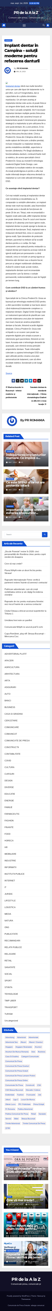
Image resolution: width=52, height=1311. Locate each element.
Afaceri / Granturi (36, 1042)
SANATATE (8, 40)
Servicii (8, 1119)
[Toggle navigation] (24, 25)
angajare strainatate (24, 1047)
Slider (16, 1119)
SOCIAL (8, 974)
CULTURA (9, 767)
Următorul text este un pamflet (18, 620)
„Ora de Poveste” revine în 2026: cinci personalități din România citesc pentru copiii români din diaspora (25, 554)
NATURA (9, 921)
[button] (44, 25)
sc (22, 462)
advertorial (21, 1037)
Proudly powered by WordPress (18, 1296)
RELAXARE (10, 954)
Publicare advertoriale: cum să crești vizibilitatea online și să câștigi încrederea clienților (24, 592)
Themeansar (25, 1299)
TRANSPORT (11, 1007)
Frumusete (31, 1095)
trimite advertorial (12, 1123)
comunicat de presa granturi (17, 1066)
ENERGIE (9, 801)
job (39, 1095)
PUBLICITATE (11, 934)
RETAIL (8, 961)
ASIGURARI (10, 687)
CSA (39, 1085)
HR (6, 847)
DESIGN (8, 781)
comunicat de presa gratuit (16, 1071)
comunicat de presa (13, 1061)
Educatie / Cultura (33, 1090)
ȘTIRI (7, 1128)
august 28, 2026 (16, 1204)
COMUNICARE (12, 727)
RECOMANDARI (12, 941)
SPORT (8, 981)
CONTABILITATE (13, 754)
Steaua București (28, 1119)
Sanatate (42, 1114)
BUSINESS (10, 707)
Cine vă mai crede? (13, 564)
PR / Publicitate (24, 1104)
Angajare (9, 1047)
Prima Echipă (38, 1104)
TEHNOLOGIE (11, 994)
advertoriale (33, 1037)
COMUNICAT (11, 734)
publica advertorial (25, 1109)
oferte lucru (10, 1104)
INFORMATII (10, 867)
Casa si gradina (12, 1056)
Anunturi (38, 1047)
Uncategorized (11, 1021)
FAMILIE (8, 807)
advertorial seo (11, 1042)
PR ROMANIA (22, 68)
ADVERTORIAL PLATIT (16, 654)
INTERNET (10, 881)
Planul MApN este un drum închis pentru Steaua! (22, 1229)
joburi (7, 1099)
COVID (8, 761)
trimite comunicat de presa (34, 1123)
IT (5, 887)
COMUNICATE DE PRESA (17, 741)
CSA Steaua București (14, 1090)
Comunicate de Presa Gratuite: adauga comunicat (26, 1305)
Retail (33, 1114)
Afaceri (23, 1042)
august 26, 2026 (16, 1262)
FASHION (9, 821)
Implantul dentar (13, 86)
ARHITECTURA (12, 674)
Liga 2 (15, 1099)
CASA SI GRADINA (14, 714)
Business (41, 1052)
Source (9, 373)
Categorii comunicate (30, 1056)
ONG (7, 927)
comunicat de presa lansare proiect (20, 1076)
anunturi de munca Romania (17, 1052)
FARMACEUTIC (12, 814)
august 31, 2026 (16, 1176)
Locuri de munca (28, 1099)
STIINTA (8, 987)
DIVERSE (9, 787)
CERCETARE (11, 721)
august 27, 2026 (16, 1233)
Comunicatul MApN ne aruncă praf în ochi (24, 627)
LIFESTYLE (10, 901)
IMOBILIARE (10, 854)
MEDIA (8, 914)
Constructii (30, 1085)
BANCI (8, 701)
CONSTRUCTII (12, 747)
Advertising (9, 1037)
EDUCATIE (10, 794)
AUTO (7, 694)
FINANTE (9, 827)
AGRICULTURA (12, 667)
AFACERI (9, 661)
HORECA (9, 841)
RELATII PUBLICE (13, 947)
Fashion (20, 1095)
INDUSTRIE (10, 861)
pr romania (10, 1109)
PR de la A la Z (26, 12)
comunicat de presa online (16, 1080)
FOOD (7, 834)
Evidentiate (9, 1095)
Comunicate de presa (14, 1085)
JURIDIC (9, 894)
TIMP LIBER (10, 1001)
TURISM (8, 1014)
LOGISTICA (10, 907)
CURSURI (9, 774)
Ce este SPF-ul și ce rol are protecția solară (25, 483)
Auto (33, 1052)
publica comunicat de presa (16, 1114)
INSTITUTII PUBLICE (15, 874)
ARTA (7, 681)
